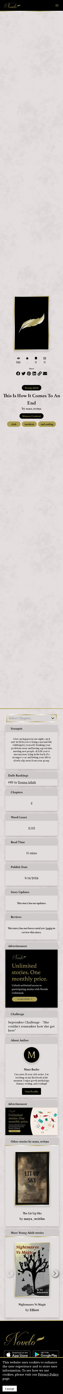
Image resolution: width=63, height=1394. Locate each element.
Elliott (34, 1310)
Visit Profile (31, 1091)
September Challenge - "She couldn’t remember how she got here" (31, 1026)
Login (49, 928)
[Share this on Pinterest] (29, 373)
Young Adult (32, 388)
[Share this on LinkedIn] (34, 373)
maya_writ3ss (33, 409)
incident (29, 424)
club (13, 424)
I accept (9, 1389)
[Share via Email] (45, 373)
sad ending (47, 424)
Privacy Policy (48, 1374)
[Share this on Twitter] (24, 373)
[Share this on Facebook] (18, 373)
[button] (54, 1273)
